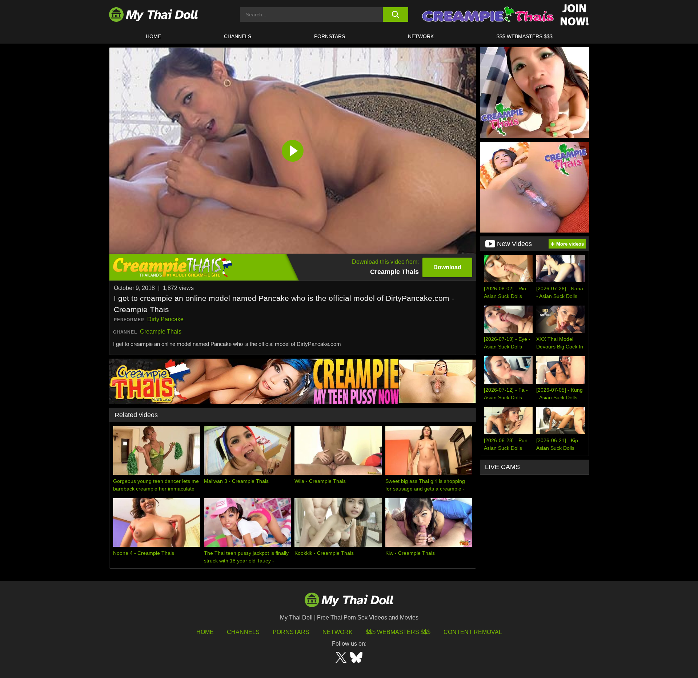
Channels (243, 632)
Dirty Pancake (165, 319)
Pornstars (329, 36)
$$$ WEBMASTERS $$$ (525, 36)
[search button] (395, 14)
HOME (153, 36)
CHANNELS (237, 36)
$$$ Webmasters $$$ (398, 632)
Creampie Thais (160, 331)
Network (421, 36)
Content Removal (473, 632)
